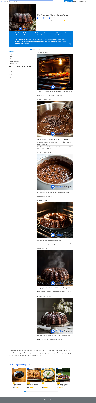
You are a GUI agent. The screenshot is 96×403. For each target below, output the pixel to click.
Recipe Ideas (75, 1)
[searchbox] (31, 1)
